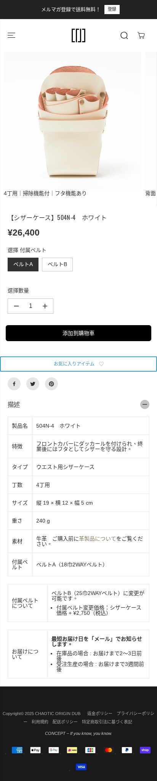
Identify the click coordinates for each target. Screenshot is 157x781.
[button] (12, 35)
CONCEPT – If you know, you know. (78, 733)
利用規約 (40, 722)
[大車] (141, 35)
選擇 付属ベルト (27, 250)
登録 (112, 9)
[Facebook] (14, 383)
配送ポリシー (65, 722)
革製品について (97, 539)
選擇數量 (18, 290)
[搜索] (124, 35)
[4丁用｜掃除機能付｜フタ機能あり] (72, 120)
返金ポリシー (99, 713)
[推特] (32, 383)
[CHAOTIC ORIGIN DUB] (78, 35)
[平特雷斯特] (51, 383)
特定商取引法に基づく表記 (107, 722)
